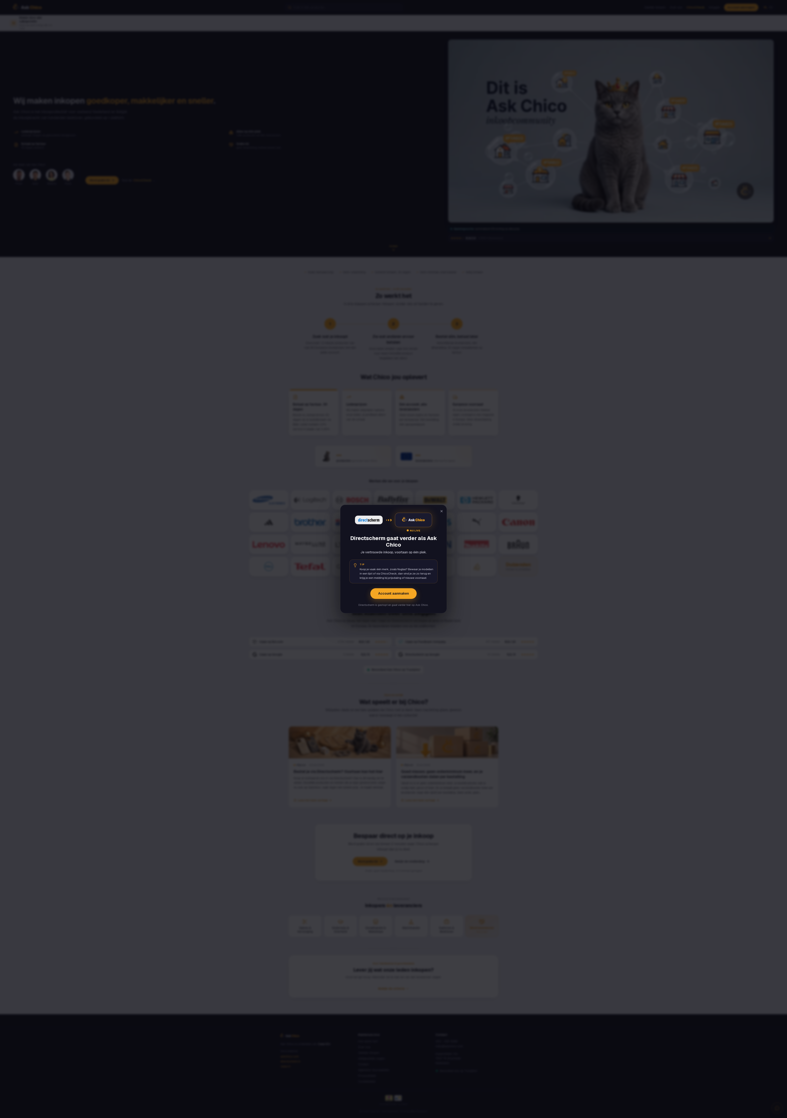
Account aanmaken (393, 593)
